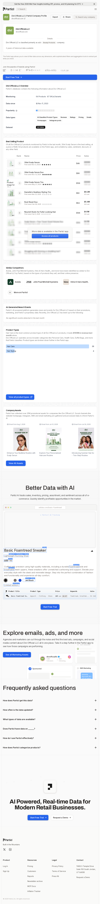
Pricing (30, 866)
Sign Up (6, 871)
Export (55, 17)
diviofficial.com (17, 18)
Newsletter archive (35, 881)
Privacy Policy (57, 866)
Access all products (50, 236)
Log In (5, 866)
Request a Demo (60, 817)
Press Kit (55, 876)
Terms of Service (59, 871)
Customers (31, 871)
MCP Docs (31, 886)
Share (67, 17)
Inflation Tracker (33, 891)
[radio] (5, 580)
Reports (30, 876)
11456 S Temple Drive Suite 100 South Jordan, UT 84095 (86, 869)
